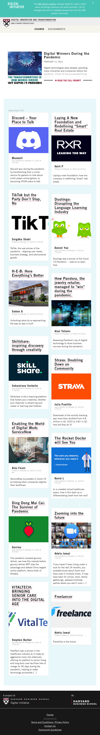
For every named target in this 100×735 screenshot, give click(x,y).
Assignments (56, 29)
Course (39, 29)
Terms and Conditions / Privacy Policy (50, 722)
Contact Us (50, 725)
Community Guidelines (50, 729)
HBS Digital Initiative (47, 4)
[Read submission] (28, 149)
